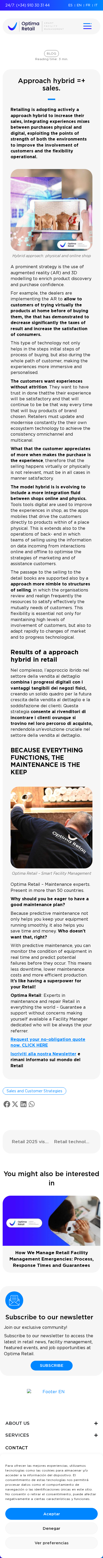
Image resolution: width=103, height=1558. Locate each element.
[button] (7, 1104)
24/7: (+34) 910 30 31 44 (27, 5)
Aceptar (51, 1514)
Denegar (51, 1528)
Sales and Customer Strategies (34, 1091)
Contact (16, 1447)
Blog (51, 53)
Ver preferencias (52, 1543)
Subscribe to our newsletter (49, 1317)
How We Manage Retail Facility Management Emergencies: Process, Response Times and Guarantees (52, 1259)
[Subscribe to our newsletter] (14, 1300)
